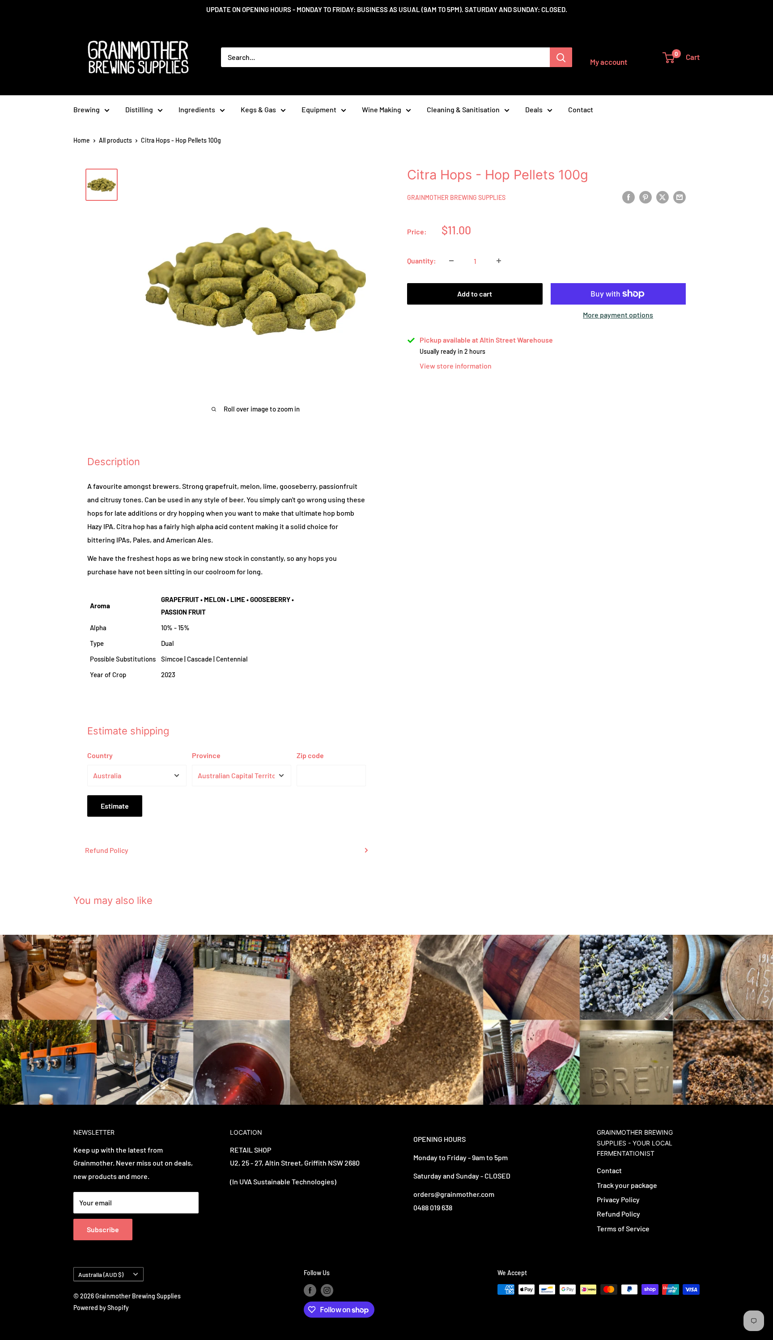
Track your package (627, 1185)
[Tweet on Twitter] (662, 197)
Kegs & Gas (258, 109)
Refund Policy (106, 850)
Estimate (115, 805)
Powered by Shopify (101, 1307)
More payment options (618, 314)
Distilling (139, 109)
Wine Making (381, 109)
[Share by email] (679, 197)
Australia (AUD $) (100, 1274)
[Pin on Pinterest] (645, 197)
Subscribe (103, 1229)
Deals (534, 109)
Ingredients (196, 109)
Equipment (319, 109)
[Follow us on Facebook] (310, 1290)
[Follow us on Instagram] (327, 1290)
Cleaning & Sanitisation (463, 109)
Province (206, 755)
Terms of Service (623, 1228)
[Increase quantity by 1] (498, 260)
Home (81, 140)
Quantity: (421, 260)
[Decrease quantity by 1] (451, 260)
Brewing (86, 109)
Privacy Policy (618, 1199)
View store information (456, 365)
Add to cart (474, 293)
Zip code (310, 755)
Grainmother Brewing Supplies (456, 197)
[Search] (561, 57)
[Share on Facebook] (628, 197)
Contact (580, 109)
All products (115, 140)
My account (608, 61)
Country (100, 755)
